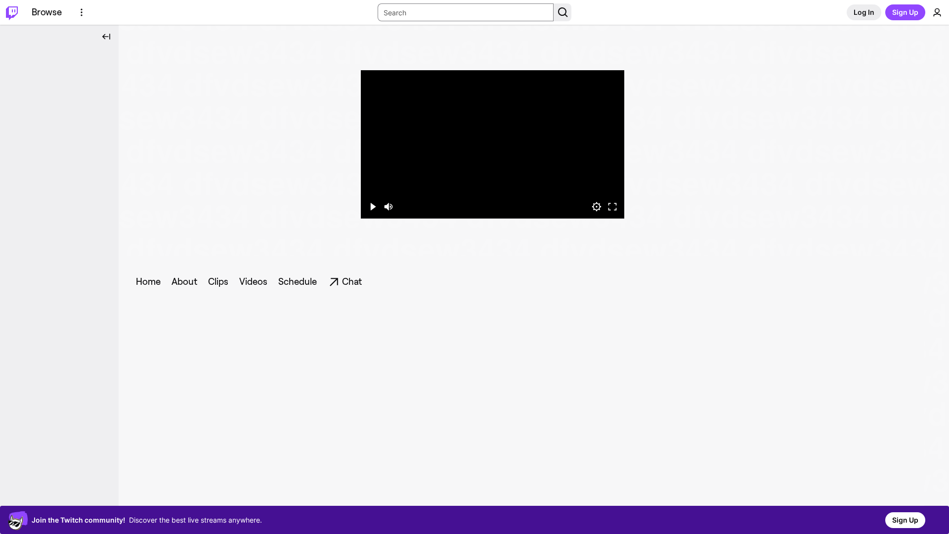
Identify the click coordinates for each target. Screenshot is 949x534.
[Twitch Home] (12, 12)
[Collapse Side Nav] (106, 36)
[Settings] (596, 207)
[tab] (148, 282)
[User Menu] (937, 12)
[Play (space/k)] (373, 207)
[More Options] (81, 12)
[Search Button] (562, 12)
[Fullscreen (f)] (612, 207)
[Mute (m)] (388, 207)
